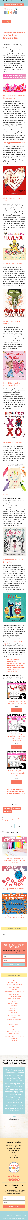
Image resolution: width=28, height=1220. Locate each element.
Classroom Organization (14, 992)
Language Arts (7, 820)
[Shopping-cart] (18, 1179)
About (8, 1212)
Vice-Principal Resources (14, 1036)
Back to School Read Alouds (16, 663)
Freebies (14, 1006)
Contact (15, 1212)
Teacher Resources (14, 1031)
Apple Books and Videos (15, 665)
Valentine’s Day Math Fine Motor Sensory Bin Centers (16, 702)
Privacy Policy (8, 1215)
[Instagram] (12, 1179)
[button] (4, 17)
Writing (14, 1041)
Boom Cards (14, 987)
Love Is (6, 494)
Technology (14, 1034)
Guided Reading (14, 1010)
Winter (14, 820)
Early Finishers (14, 999)
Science (14, 1022)
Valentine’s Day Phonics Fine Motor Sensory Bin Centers (16, 773)
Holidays (17, 818)
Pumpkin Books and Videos (15, 667)
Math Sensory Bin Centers (15, 791)
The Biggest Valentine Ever (14, 143)
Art (14, 980)
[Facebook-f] (9, 1179)
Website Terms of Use (20, 1215)
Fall (14, 1001)
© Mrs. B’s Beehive (7, 1218)
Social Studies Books (14, 669)
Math (14, 1017)
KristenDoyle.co (21, 1218)
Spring (14, 1027)
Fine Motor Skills (14, 1003)
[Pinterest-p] (15, 1179)
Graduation (14, 1008)
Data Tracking (14, 994)
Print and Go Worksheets (15, 789)
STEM (14, 1029)
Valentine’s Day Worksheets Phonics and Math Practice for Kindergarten (16, 737)
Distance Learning (14, 996)
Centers (14, 989)
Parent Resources (14, 1020)
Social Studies (14, 1024)
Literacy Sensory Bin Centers (16, 793)
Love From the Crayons (12, 443)
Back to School (14, 982)
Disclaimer (23, 1212)
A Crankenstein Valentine (13, 264)
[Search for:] (14, 934)
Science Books (12, 671)
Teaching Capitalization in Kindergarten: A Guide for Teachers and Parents (15, 860)
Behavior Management (14, 985)
